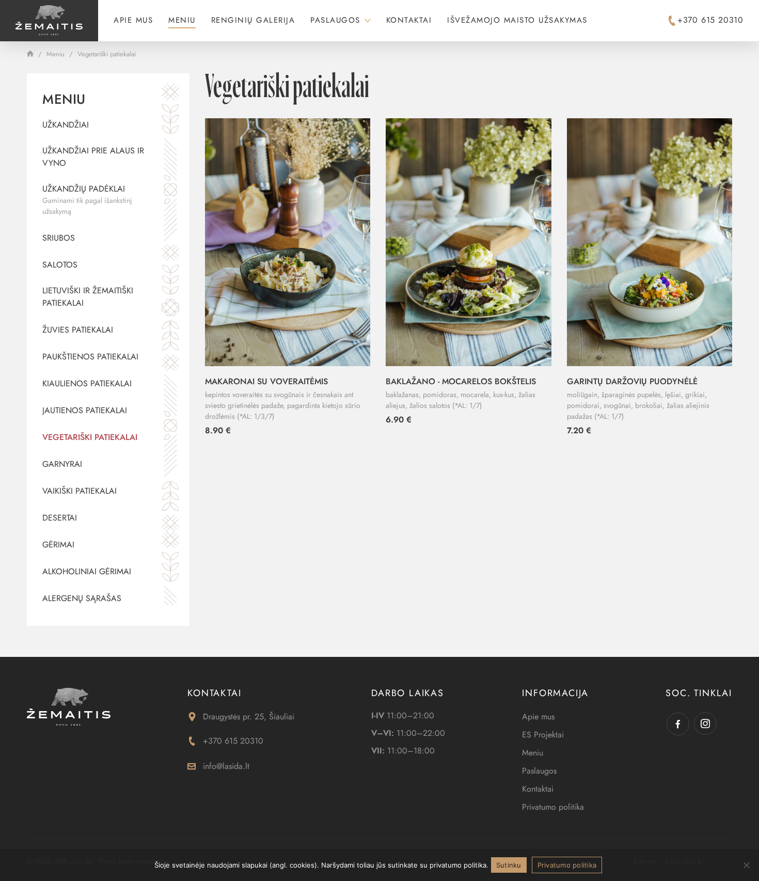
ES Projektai (543, 735)
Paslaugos (335, 20)
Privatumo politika (553, 807)
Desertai (59, 518)
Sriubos (58, 238)
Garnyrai (62, 464)
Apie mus (133, 20)
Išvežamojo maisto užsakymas (517, 20)
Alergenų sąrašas (81, 598)
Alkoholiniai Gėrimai (86, 571)
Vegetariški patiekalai (89, 437)
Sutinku (508, 865)
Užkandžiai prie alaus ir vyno (93, 157)
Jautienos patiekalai (84, 410)
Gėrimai (58, 544)
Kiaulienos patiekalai (87, 383)
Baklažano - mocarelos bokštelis (461, 381)
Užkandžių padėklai (87, 199)
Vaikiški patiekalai (79, 491)
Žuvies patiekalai (77, 330)
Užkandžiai (65, 125)
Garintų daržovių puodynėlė (632, 381)
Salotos (59, 265)
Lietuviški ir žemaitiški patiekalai (87, 297)
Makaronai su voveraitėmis (266, 381)
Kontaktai (409, 20)
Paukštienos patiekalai (90, 357)
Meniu (182, 20)
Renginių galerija (253, 20)
